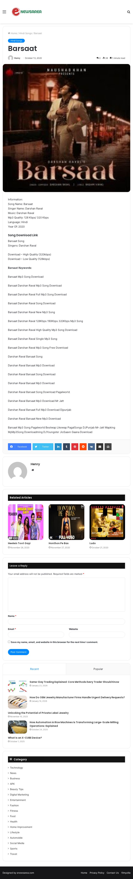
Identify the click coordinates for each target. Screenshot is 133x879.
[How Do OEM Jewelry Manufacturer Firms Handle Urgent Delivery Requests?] (17, 702)
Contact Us (113, 872)
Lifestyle (15, 832)
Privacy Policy (97, 872)
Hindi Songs (25, 33)
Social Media (17, 843)
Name (12, 616)
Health (13, 821)
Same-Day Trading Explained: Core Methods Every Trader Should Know (74, 682)
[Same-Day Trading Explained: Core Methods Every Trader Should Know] (17, 686)
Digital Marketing (19, 794)
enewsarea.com (25, 872)
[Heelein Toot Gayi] (25, 522)
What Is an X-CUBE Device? (25, 737)
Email (12, 629)
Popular (98, 669)
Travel (13, 854)
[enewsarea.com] (27, 11)
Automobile (16, 837)
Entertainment (18, 800)
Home (13, 33)
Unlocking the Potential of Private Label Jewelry (38, 713)
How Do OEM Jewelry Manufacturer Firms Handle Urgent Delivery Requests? (77, 697)
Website (73, 629)
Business (15, 778)
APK (12, 783)
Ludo (93, 543)
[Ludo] (107, 522)
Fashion (14, 805)
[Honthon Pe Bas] (66, 522)
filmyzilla (125, 872)
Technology (16, 767)
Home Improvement (21, 827)
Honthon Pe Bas (59, 543)
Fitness (14, 810)
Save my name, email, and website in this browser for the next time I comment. (54, 642)
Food (12, 816)
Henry (17, 58)
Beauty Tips (16, 789)
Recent (34, 669)
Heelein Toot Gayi (19, 543)
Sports (13, 848)
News (13, 773)
